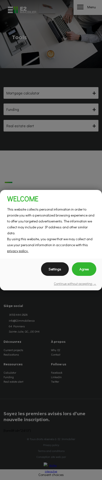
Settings (55, 269)
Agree (84, 269)
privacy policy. (17, 250)
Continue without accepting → (75, 283)
